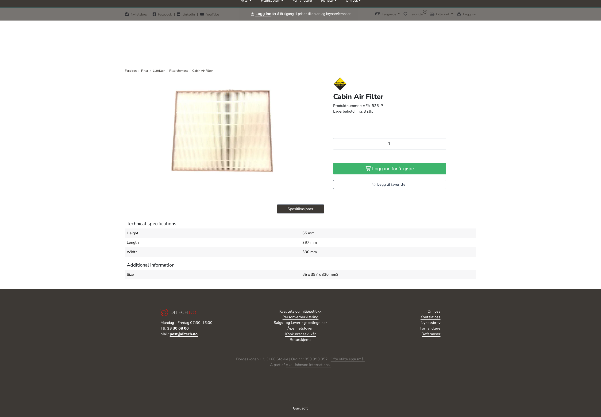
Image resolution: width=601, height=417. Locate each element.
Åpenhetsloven (300, 328)
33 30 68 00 (178, 328)
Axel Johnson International (308, 364)
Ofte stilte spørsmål (348, 359)
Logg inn (263, 14)
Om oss (434, 311)
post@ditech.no (184, 334)
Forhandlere (430, 328)
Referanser (431, 334)
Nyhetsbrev (430, 322)
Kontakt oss (430, 317)
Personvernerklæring (300, 317)
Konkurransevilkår (300, 334)
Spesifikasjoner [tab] (300, 209)
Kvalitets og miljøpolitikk (300, 311)
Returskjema (300, 339)
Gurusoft (300, 408)
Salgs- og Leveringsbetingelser (300, 322)
